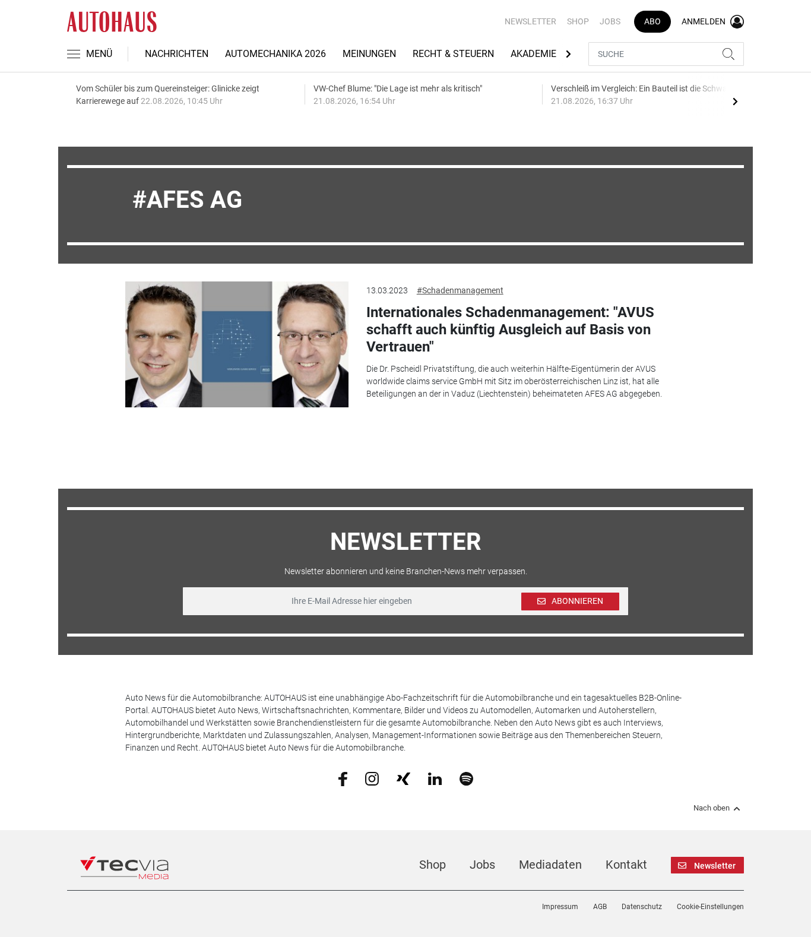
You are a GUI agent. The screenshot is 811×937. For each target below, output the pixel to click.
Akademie (533, 53)
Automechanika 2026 (275, 53)
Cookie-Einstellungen (710, 907)
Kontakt (626, 864)
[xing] (403, 778)
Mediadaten (550, 864)
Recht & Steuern (453, 53)
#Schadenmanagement (460, 290)
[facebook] (342, 778)
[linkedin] (435, 778)
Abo (652, 21)
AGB (600, 907)
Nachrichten (176, 53)
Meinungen (369, 53)
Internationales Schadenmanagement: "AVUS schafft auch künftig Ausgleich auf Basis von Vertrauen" (510, 329)
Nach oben (711, 808)
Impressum (560, 907)
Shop (578, 21)
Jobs (610, 21)
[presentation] (735, 101)
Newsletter (530, 21)
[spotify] (466, 778)
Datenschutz (642, 907)
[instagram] (372, 778)
